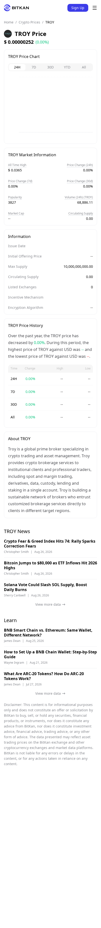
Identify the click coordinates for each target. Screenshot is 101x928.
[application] (50, 108)
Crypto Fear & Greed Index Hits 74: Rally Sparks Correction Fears (49, 543)
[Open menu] (94, 8)
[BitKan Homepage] (16, 7)
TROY (49, 22)
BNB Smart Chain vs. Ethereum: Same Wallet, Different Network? (48, 632)
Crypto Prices (29, 22)
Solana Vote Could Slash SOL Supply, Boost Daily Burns (45, 587)
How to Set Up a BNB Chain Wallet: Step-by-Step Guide (50, 654)
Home (8, 22)
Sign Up (77, 7)
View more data (48, 604)
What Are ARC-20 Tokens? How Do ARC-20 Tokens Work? (44, 676)
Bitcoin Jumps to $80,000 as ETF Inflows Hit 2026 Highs (50, 565)
